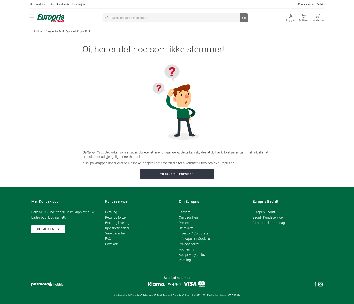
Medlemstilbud (38, 4)
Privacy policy (189, 244)
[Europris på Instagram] (320, 285)
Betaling (111, 212)
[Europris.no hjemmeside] (50, 18)
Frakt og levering (117, 223)
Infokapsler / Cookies (194, 239)
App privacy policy (192, 255)
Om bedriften (188, 217)
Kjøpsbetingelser (117, 228)
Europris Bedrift (264, 212)
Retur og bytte (115, 217)
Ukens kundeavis (59, 4)
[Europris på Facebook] (315, 285)
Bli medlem (46, 229)
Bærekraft (186, 228)
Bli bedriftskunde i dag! (269, 223)
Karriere (184, 212)
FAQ (108, 239)
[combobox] (175, 17)
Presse (184, 223)
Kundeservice (306, 4)
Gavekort (111, 244)
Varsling (185, 260)
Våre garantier (115, 233)
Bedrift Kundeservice (268, 217)
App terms (186, 249)
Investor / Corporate (193, 233)
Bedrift (320, 4)
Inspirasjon (78, 4)
